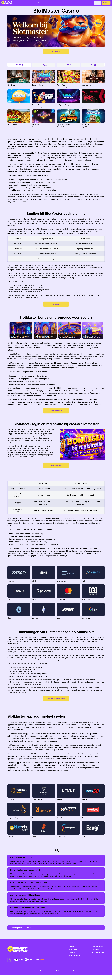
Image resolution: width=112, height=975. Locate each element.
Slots (91, 64)
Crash (67, 64)
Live (42, 64)
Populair (18, 64)
